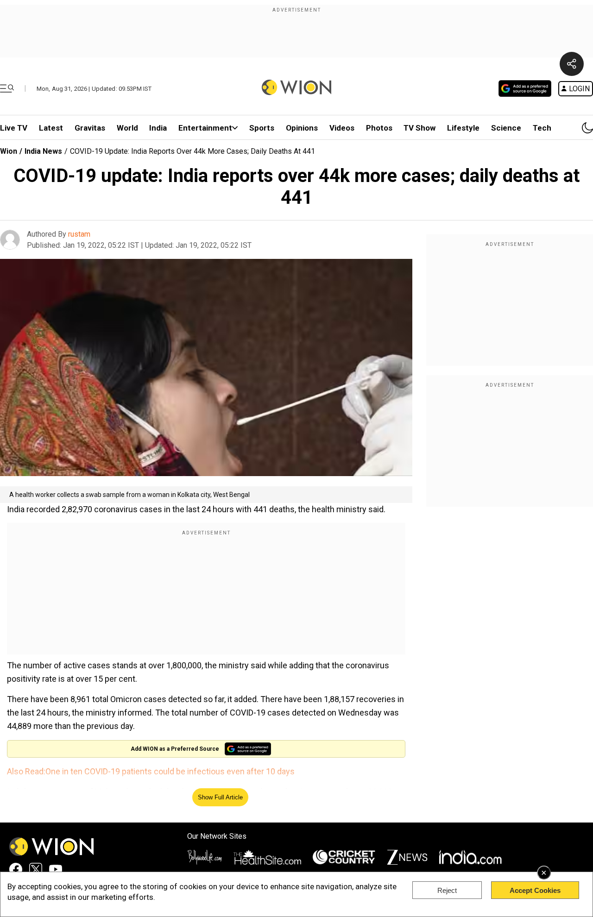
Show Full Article (220, 797)
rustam (79, 234)
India (158, 127)
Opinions (302, 127)
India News (43, 151)
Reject (447, 890)
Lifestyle (463, 127)
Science (506, 127)
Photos (379, 127)
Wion (8, 151)
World (127, 127)
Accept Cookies (535, 890)
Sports (261, 127)
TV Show (419, 127)
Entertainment (205, 127)
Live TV (13, 127)
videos (341, 127)
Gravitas (90, 127)
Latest (51, 127)
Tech (542, 127)
